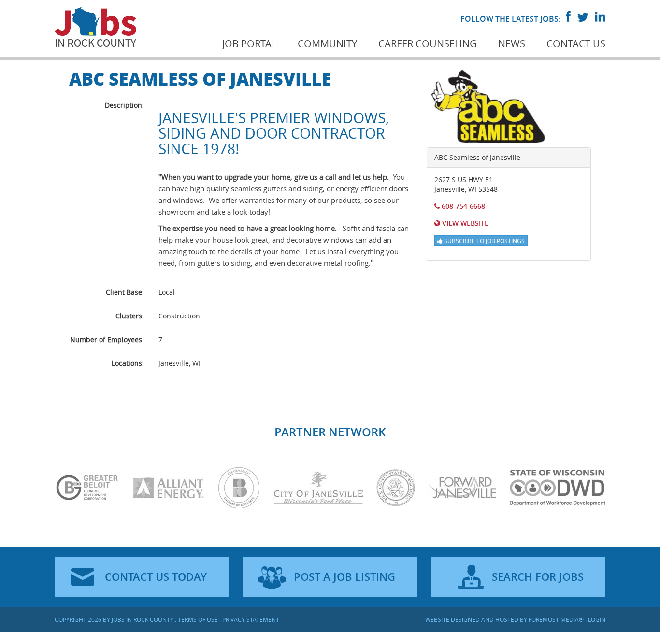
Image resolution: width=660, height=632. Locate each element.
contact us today (156, 577)
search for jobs (538, 577)
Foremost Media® (556, 619)
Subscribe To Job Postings (484, 240)
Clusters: (129, 315)
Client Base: (125, 292)
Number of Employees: (107, 339)
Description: (124, 105)
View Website (464, 223)
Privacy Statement (250, 619)
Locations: (128, 363)
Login (596, 619)
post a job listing (344, 577)
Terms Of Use (198, 619)
